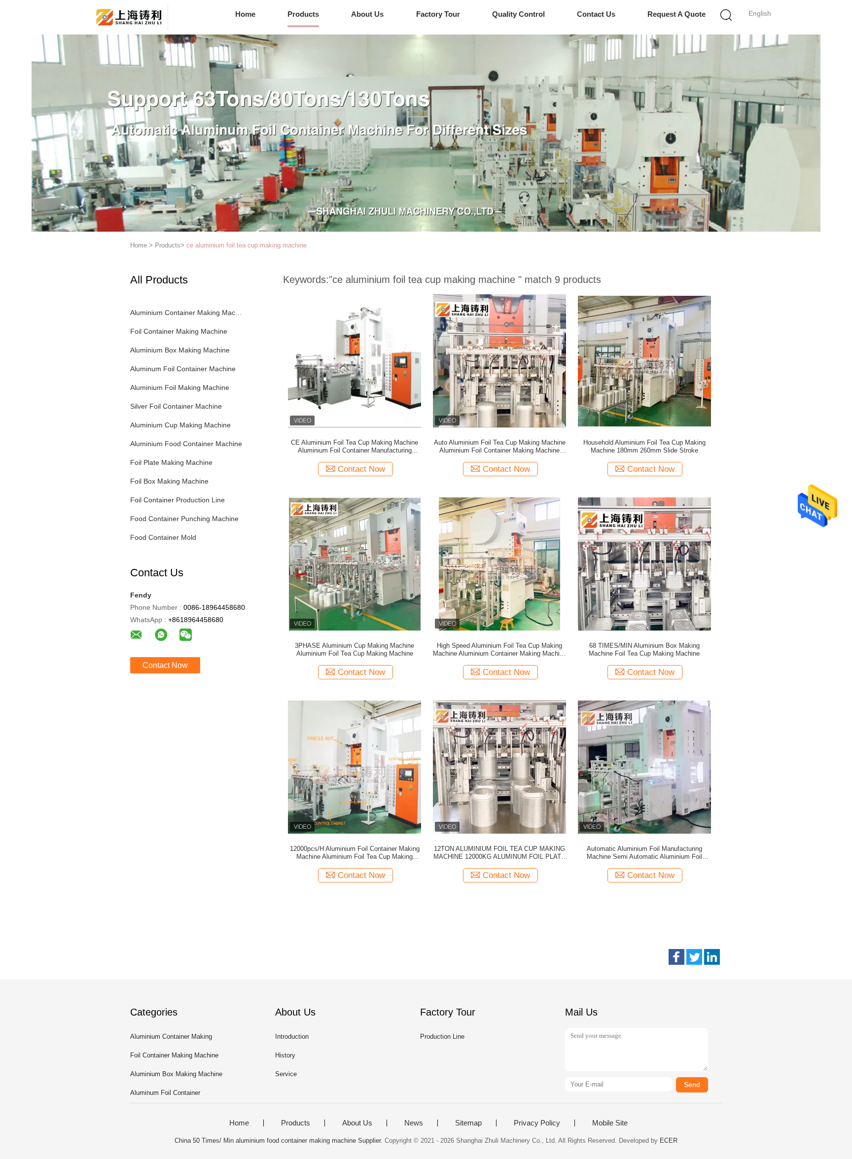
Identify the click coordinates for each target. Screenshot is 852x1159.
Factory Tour (438, 14)
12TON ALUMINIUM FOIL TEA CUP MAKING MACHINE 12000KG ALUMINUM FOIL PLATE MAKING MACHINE (499, 853)
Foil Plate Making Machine (171, 462)
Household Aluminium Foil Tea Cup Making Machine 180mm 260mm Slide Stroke (644, 446)
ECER (668, 1140)
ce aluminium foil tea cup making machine (246, 245)
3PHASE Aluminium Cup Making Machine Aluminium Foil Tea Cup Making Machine (354, 649)
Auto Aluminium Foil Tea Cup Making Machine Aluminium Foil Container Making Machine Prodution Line (500, 447)
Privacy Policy (537, 1123)
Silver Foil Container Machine (176, 406)
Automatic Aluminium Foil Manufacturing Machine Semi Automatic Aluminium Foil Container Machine (644, 853)
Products (303, 14)
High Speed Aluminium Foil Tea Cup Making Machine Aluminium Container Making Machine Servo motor (500, 650)
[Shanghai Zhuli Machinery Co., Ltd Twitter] (694, 957)
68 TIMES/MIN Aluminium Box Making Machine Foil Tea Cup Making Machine (644, 649)
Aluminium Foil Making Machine (179, 387)
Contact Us (596, 14)
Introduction (292, 1036)
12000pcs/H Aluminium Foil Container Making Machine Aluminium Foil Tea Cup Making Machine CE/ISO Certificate (355, 853)
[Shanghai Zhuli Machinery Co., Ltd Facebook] (676, 957)
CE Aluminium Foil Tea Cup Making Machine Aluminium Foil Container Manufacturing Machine (354, 447)
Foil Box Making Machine (169, 481)
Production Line (442, 1036)
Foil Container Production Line (177, 500)
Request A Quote (676, 14)
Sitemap (468, 1123)
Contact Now (165, 665)
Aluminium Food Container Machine (186, 444)
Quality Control (518, 14)
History (285, 1055)
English (759, 13)
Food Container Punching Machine (184, 519)
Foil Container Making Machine (178, 331)
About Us (367, 14)
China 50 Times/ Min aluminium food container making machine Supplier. (280, 1140)
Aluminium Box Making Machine (180, 350)
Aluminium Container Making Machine (186, 312)
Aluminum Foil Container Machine (183, 369)
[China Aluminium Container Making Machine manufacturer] (129, 17)
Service (286, 1074)
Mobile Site (610, 1123)
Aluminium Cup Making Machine (180, 425)
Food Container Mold (163, 537)
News (413, 1123)
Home (245, 14)
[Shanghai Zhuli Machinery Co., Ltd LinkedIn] (712, 957)
